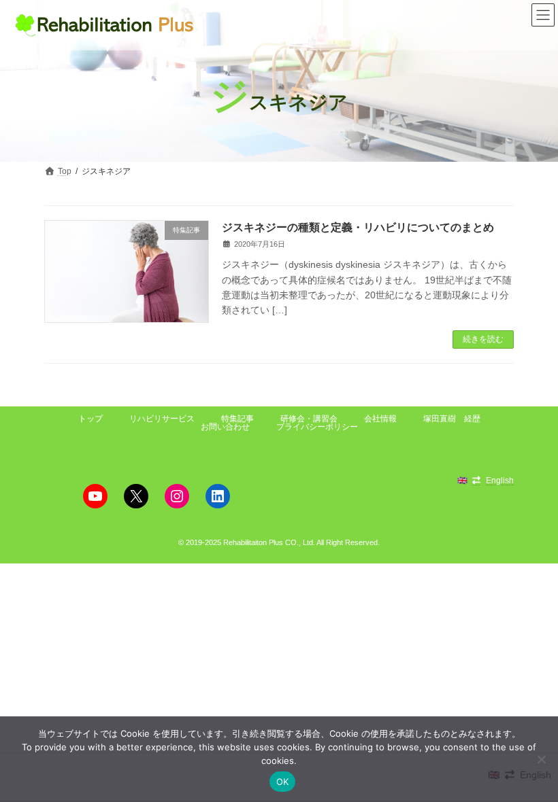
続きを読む (483, 339)
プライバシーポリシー (317, 427)
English (500, 480)
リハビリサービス (162, 418)
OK (282, 781)
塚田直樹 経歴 (451, 418)
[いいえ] (541, 759)
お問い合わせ (225, 427)
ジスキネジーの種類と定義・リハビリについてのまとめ (358, 227)
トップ (90, 418)
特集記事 (237, 418)
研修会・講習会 (309, 418)
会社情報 (380, 418)
